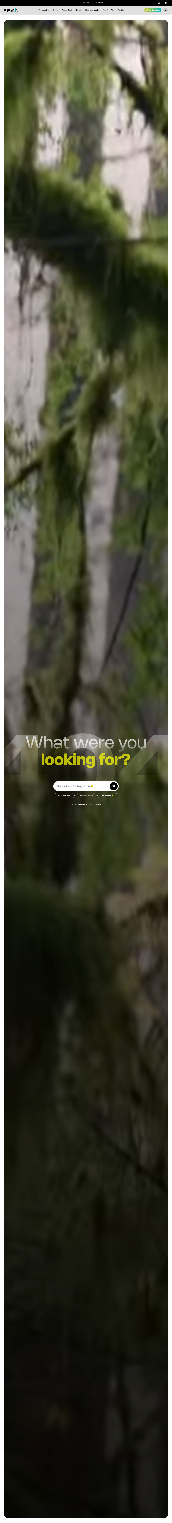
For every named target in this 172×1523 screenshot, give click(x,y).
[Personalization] (165, 10)
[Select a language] (165, 2)
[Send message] (114, 786)
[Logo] (11, 10)
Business (99, 3)
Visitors (86, 3)
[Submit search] (159, 2)
